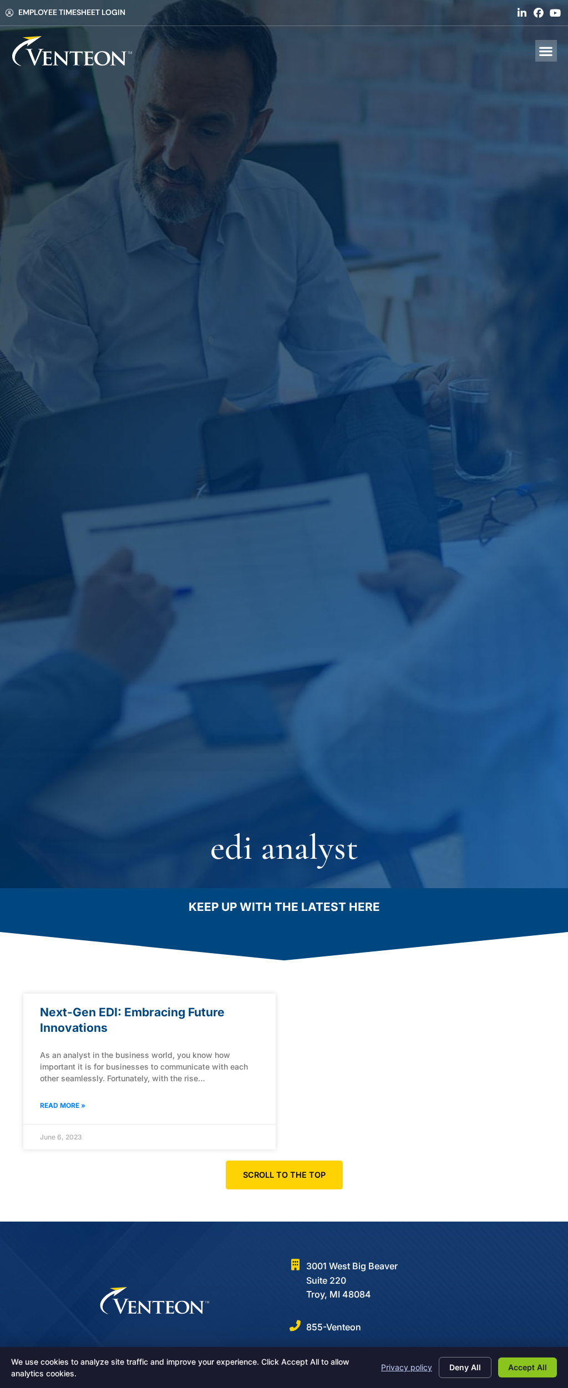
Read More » (62, 1105)
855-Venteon (333, 1327)
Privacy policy (406, 1367)
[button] (546, 51)
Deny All (465, 1367)
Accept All (527, 1367)
